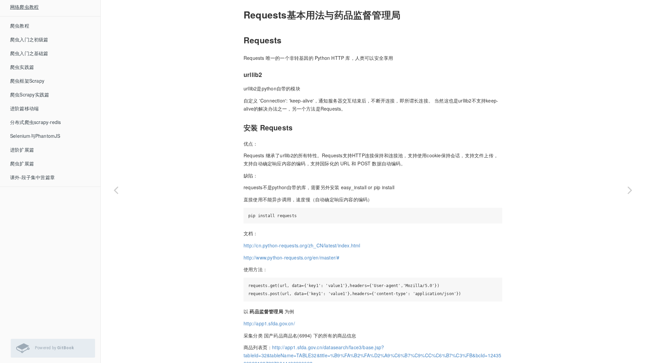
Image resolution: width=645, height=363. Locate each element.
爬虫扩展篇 (22, 163)
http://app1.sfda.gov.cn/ (269, 323)
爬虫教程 (19, 25)
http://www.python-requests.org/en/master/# (291, 257)
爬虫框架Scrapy (27, 80)
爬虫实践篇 (22, 67)
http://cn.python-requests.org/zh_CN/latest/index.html (302, 245)
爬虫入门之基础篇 (29, 53)
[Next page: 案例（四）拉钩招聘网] (630, 190)
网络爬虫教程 (24, 6)
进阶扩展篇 (22, 149)
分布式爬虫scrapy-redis (35, 122)
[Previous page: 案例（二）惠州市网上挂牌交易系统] (116, 190)
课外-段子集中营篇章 (32, 177)
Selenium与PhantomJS (35, 135)
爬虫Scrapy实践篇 (29, 94)
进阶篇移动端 (24, 108)
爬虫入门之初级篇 (29, 39)
